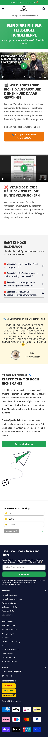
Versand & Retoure (9, 629)
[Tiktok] (12, 676)
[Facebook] (3, 676)
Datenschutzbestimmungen (11, 584)
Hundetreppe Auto (9, 595)
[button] (43, 8)
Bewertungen (7, 653)
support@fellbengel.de (11, 671)
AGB (3, 645)
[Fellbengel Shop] (24, 8)
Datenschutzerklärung (11, 641)
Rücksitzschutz (8, 611)
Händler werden (8, 657)
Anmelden (24, 574)
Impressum (6, 637)
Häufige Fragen (8, 633)
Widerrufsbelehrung (10, 649)
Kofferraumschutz (9, 603)
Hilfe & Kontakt (8, 625)
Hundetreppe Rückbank (12, 599)
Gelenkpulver (7, 615)
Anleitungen (14, 16)
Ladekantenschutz (9, 607)
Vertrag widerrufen (9, 661)
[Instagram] (7, 676)
